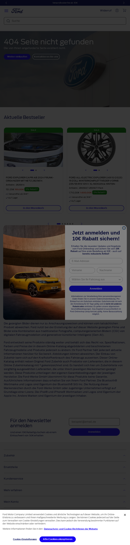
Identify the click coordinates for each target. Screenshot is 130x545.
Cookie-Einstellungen (25, 539)
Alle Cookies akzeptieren (57, 539)
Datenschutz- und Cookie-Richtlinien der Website (71, 528)
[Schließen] (124, 514)
